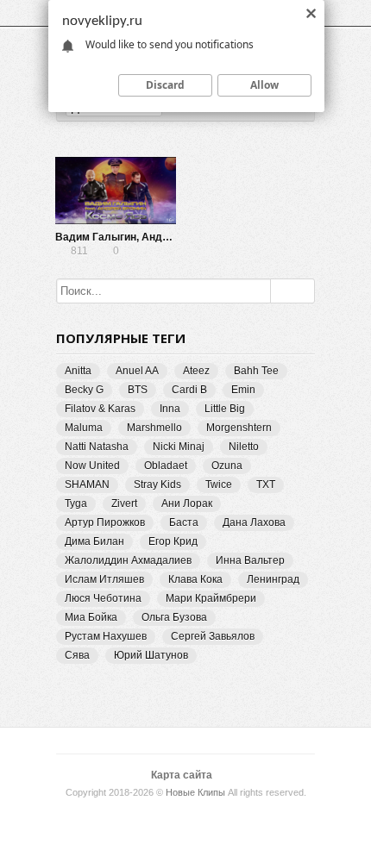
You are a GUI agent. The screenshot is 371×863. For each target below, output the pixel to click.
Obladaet (165, 466)
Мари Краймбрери (211, 598)
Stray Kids (157, 484)
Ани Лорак (186, 503)
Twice (218, 484)
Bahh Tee (256, 371)
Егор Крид (173, 541)
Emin (243, 390)
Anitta (78, 371)
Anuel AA (137, 371)
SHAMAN (87, 484)
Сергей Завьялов (213, 636)
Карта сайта (181, 775)
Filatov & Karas (100, 409)
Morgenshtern (239, 428)
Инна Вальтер (250, 560)
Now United (92, 466)
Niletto (244, 447)
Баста (183, 522)
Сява (77, 655)
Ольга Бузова (174, 617)
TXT (265, 484)
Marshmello (154, 428)
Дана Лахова (254, 522)
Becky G (84, 390)
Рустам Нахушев (106, 636)
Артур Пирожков (105, 522)
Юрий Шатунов (151, 655)
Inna (170, 409)
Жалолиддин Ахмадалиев (128, 560)
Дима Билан (94, 541)
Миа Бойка (91, 617)
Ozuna (226, 466)
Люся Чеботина (103, 598)
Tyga (76, 503)
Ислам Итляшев (104, 579)
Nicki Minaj (178, 447)
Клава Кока (195, 579)
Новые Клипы (195, 792)
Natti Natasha (97, 447)
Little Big (224, 409)
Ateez (196, 371)
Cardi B (189, 390)
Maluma (84, 428)
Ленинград (273, 579)
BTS (138, 390)
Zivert (124, 503)
